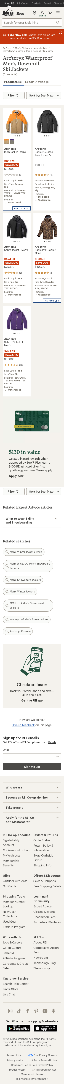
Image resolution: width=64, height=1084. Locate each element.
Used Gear (9, 921)
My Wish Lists (11, 855)
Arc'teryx (7, 48)
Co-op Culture (12, 947)
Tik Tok (19, 1011)
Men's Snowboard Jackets (25, 579)
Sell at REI (9, 953)
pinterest (36, 1011)
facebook (28, 1011)
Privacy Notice (15, 1060)
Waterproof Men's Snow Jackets (29, 619)
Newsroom (40, 957)
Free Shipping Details (47, 886)
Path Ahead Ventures (47, 922)
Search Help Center (15, 983)
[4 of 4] (19, 136)
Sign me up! (32, 766)
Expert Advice (42, 906)
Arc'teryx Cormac (20, 631)
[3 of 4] (17, 136)
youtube (45, 1011)
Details (52, 742)
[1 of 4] (14, 136)
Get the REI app (32, 700)
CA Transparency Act (44, 1069)
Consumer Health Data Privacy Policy (32, 1065)
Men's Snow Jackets (13, 51)
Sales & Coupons (44, 881)
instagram (10, 1011)
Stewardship (41, 968)
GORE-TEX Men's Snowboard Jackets (27, 605)
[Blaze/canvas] (6, 141)
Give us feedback (23, 725)
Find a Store (10, 989)
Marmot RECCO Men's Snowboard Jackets (30, 566)
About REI (40, 942)
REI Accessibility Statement (32, 1078)
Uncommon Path (44, 917)
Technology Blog (44, 963)
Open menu (58, 12)
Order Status (41, 840)
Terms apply (44, 470)
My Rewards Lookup (16, 850)
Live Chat (9, 994)
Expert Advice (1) (37, 81)
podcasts (54, 1011)
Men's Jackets (40, 48)
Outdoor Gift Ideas (15, 881)
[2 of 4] (16, 136)
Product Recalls (17, 1069)
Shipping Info (42, 865)
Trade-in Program (14, 926)
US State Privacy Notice (43, 1060)
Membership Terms (32, 1074)
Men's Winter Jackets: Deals (26, 551)
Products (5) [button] (13, 81)
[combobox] (32, 22)
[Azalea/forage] (12, 141)
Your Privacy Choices (45, 1055)
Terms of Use (14, 1055)
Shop (20, 13)
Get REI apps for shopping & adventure (32, 1021)
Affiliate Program (14, 958)
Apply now (16, 476)
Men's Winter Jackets (22, 591)
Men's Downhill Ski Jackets (39, 51)
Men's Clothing (22, 48)
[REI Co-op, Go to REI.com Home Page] (8, 12)
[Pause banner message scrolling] (60, 32)
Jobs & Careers (12, 942)
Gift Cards (9, 886)
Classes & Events (44, 911)
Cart (50, 12)
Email (6, 749)
